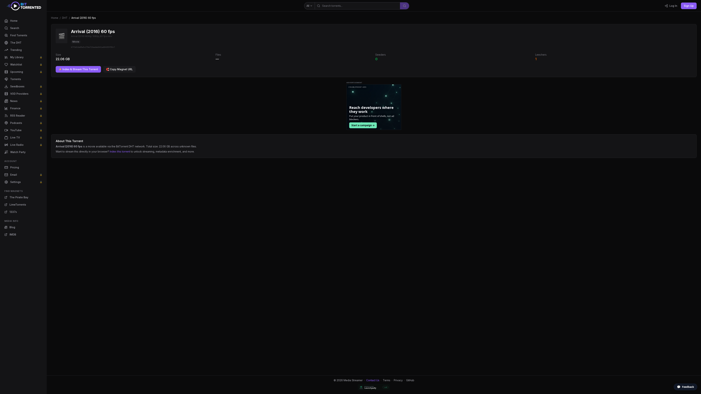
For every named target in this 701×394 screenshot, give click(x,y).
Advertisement (354, 83)
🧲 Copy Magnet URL (119, 69)
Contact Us (372, 380)
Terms (386, 380)
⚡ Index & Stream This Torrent (78, 69)
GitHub (410, 380)
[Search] (404, 5)
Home (54, 17)
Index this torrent (120, 151)
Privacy (398, 380)
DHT (65, 17)
